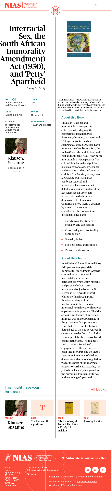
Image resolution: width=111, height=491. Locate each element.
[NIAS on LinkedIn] (95, 470)
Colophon (54, 477)
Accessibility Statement (90, 477)
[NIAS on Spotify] (88, 470)
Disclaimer (68, 477)
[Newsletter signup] (103, 470)
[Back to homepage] (21, 5)
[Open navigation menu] (104, 5)
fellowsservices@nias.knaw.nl (43, 470)
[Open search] (96, 5)
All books (98, 390)
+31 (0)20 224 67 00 (37, 468)
